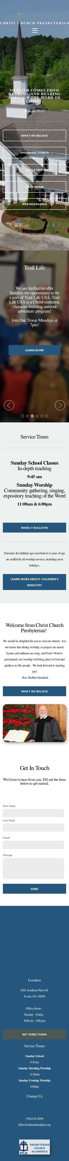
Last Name (9, 820)
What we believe (34, 135)
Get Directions (34, 1034)
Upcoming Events (34, 152)
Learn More (36, 402)
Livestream (34, 187)
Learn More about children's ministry (34, 582)
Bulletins (34, 170)
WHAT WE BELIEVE (34, 691)
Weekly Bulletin (34, 528)
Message (7, 855)
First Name (9, 806)
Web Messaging (34, 204)
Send (34, 889)
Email (6, 838)
